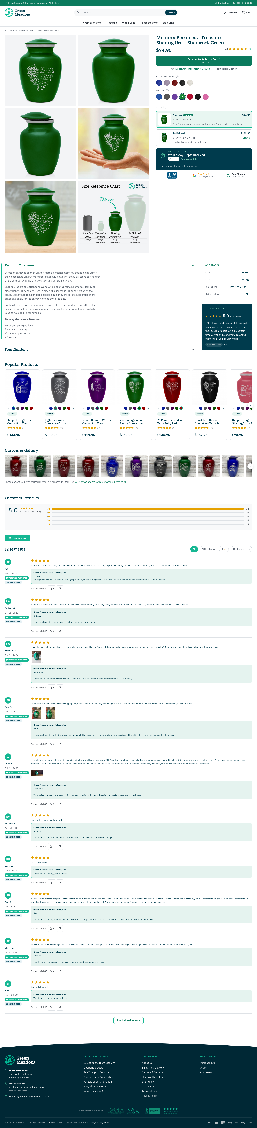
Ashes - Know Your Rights (98, 1077)
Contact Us (148, 1086)
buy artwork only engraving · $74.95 (193, 68)
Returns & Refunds (152, 1072)
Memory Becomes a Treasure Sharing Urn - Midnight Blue (159, 97)
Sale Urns (168, 22)
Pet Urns (112, 22)
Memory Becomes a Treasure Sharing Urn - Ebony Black (182, 83)
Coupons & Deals (93, 1067)
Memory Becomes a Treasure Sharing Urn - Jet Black (198, 97)
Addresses (206, 1072)
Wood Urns (128, 22)
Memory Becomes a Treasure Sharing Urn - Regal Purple (167, 83)
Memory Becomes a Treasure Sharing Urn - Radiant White (190, 83)
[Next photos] (250, 466)
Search (171, 12)
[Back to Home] (6, 30)
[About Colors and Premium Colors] (177, 76)
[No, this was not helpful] (60, 588)
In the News (149, 1081)
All (194, 549)
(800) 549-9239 (17, 1083)
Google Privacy (96, 1122)
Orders (204, 1067)
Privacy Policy (149, 1095)
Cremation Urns (92, 22)
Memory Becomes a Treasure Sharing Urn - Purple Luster (175, 97)
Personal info (207, 1062)
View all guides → (94, 1091)
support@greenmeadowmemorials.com (29, 1096)
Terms (59, 1122)
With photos (208, 549)
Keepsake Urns (149, 22)
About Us (147, 1062)
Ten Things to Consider (97, 1072)
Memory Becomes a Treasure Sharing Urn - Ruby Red (190, 97)
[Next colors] (36, 408)
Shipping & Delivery (153, 1067)
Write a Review (17, 538)
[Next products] (250, 405)
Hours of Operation (153, 1077)
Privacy (51, 1122)
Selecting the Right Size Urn (99, 1062)
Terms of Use (149, 1091)
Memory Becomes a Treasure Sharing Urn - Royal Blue (159, 83)
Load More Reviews (128, 1020)
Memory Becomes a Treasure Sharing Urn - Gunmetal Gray (167, 97)
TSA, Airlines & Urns (95, 1086)
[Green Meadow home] (17, 12)
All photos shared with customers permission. (101, 482)
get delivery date (188, 158)
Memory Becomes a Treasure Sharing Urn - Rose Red (175, 83)
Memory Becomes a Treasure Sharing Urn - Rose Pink (206, 97)
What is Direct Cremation (98, 1081)
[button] (13, 408)
